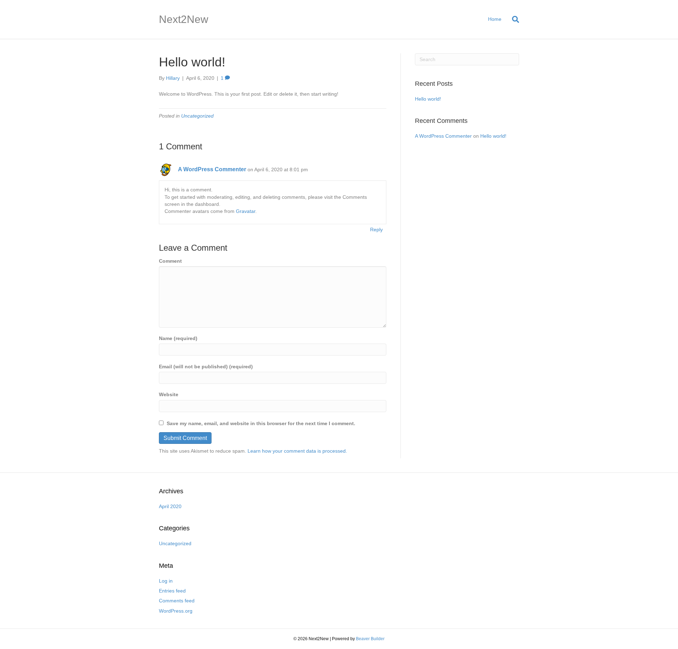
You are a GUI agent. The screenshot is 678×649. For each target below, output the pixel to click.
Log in (166, 581)
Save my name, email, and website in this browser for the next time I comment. (261, 423)
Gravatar (245, 211)
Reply (376, 229)
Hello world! (428, 99)
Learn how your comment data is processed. (297, 451)
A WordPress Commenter (212, 169)
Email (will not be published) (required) (206, 366)
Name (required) (178, 338)
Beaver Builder (370, 638)
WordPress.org (175, 611)
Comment (170, 261)
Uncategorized (197, 116)
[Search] (513, 19)
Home (494, 19)
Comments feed (177, 600)
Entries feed (172, 591)
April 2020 (170, 506)
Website (168, 394)
